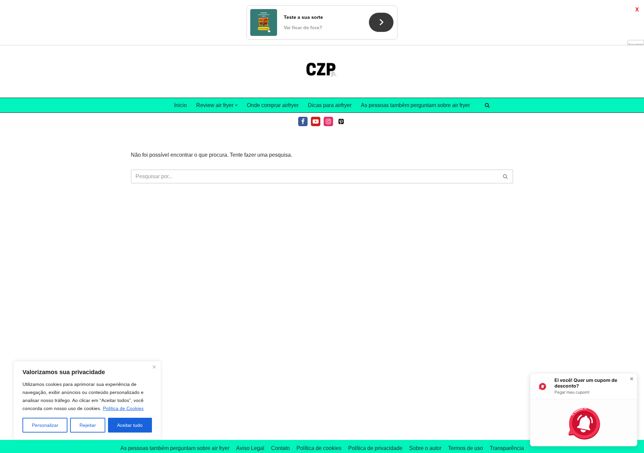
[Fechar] (154, 367)
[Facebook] (303, 121)
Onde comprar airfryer (273, 105)
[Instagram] (328, 121)
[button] (236, 105)
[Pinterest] (341, 121)
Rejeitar (87, 425)
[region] (87, 400)
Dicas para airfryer (330, 105)
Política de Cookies (123, 408)
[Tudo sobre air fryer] (322, 71)
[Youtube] (315, 121)
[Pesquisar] (487, 105)
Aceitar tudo (130, 425)
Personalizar (45, 425)
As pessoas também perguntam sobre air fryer (415, 105)
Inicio (180, 105)
